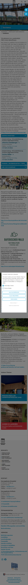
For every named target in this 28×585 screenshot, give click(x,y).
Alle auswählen (14, 292)
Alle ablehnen (13, 295)
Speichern (14, 299)
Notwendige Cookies (9, 285)
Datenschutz (16, 305)
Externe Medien (7, 288)
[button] (26, 10)
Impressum (11, 305)
